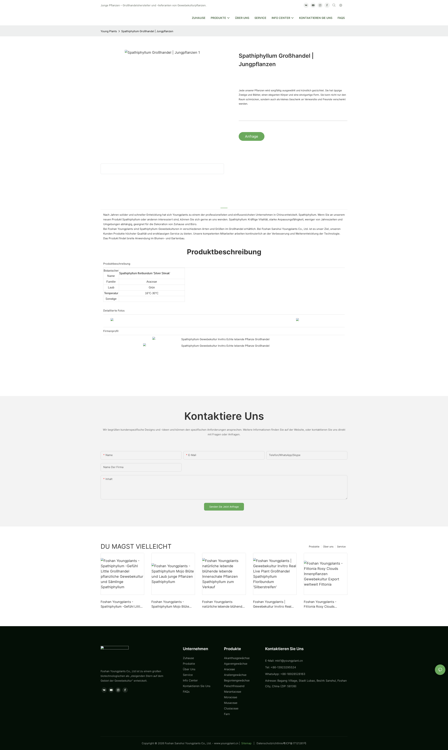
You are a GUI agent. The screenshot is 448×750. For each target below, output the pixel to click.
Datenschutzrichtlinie (270, 743)
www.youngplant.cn (226, 743)
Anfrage (251, 136)
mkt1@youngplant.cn (289, 660)
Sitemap (246, 743)
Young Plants (109, 31)
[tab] (223, 205)
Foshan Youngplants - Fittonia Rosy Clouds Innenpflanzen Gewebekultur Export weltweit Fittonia (325, 604)
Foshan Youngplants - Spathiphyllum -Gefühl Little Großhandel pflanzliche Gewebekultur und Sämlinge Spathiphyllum (121, 604)
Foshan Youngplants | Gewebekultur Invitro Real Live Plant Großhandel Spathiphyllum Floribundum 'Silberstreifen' (273, 604)
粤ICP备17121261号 (294, 743)
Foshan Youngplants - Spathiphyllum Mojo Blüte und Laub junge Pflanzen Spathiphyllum (170, 604)
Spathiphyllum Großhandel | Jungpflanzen (147, 31)
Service (341, 546)
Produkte (314, 546)
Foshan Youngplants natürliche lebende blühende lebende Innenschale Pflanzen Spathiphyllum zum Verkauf (223, 604)
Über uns (328, 546)
